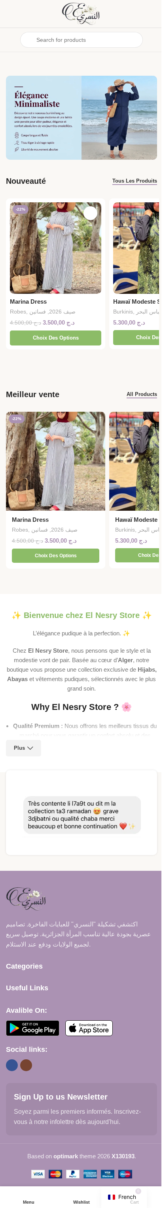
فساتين (37, 311)
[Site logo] (81, 13)
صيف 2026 (62, 311)
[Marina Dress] (55, 247)
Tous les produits (134, 181)
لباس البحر (148, 311)
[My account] (154, 40)
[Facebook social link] (12, 1065)
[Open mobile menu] (9, 40)
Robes (18, 311)
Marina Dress (28, 301)
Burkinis (123, 311)
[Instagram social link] (26, 1065)
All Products (142, 394)
